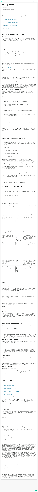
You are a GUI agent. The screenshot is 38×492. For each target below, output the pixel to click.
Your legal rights (7, 31)
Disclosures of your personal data (10, 25)
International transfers (8, 26)
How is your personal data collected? (11, 22)
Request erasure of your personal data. (10, 388)
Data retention (6, 29)
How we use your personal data (10, 23)
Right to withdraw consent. (8, 394)
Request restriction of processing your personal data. (12, 391)
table (34, 325)
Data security (6, 28)
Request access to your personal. (9, 385)
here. (33, 164)
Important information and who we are (11, 19)
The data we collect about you (9, 20)
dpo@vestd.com (9, 67)
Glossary (5, 32)
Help (36, 490)
